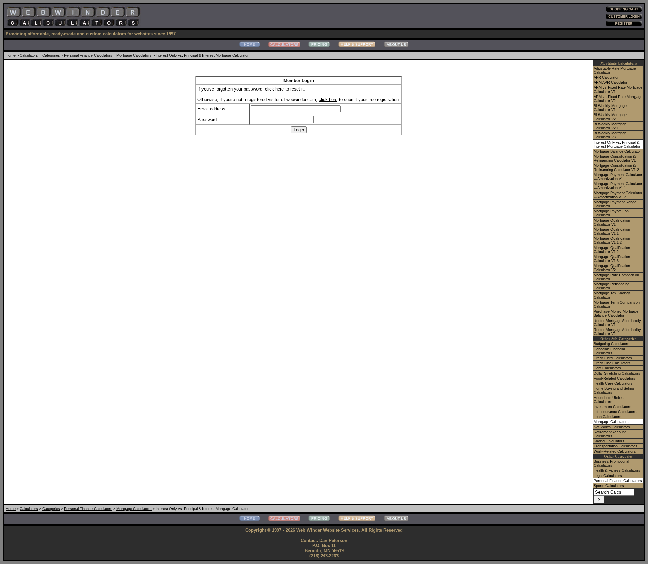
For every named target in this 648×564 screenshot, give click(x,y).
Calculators (29, 55)
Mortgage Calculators (134, 55)
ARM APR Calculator (610, 82)
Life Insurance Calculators (615, 412)
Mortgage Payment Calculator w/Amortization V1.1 (618, 186)
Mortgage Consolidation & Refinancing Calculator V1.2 (616, 167)
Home (11, 55)
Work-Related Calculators (615, 451)
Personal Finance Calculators (88, 55)
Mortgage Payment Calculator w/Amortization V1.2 (618, 195)
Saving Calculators (609, 441)
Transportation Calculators (615, 446)
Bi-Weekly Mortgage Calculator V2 (610, 117)
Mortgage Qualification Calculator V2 (612, 268)
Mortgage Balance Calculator (617, 151)
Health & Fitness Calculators (617, 470)
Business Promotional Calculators (611, 463)
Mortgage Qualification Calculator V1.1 (612, 231)
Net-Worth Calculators (612, 427)
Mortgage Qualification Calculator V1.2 (612, 250)
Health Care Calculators (613, 383)
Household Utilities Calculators (609, 399)
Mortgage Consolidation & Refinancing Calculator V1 (615, 158)
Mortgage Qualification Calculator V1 (612, 222)
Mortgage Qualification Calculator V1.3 (612, 259)
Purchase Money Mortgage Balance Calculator (616, 313)
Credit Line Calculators (612, 363)
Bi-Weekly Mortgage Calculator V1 (610, 108)
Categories (51, 55)
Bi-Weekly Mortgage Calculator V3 (610, 135)
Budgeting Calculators (611, 344)
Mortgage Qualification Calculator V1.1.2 (612, 240)
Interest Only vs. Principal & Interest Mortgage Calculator (617, 144)
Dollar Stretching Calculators (617, 373)
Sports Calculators (609, 486)
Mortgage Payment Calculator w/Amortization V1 (618, 177)
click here (274, 89)
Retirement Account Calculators (610, 434)
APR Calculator (606, 77)
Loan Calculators (607, 417)
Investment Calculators (612, 407)
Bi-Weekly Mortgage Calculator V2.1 (610, 126)
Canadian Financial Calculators (609, 351)
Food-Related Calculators (615, 378)
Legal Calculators (608, 475)
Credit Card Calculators (613, 358)
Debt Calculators (607, 368)
